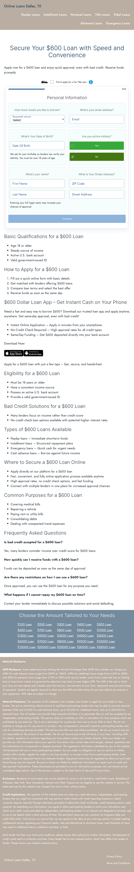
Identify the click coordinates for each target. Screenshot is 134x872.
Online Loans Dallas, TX (22, 6)
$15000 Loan (26, 647)
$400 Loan (84, 624)
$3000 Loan (65, 635)
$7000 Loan (45, 641)
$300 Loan (64, 624)
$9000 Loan (85, 641)
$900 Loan (84, 630)
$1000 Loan (105, 630)
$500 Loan (104, 624)
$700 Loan (44, 630)
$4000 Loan (85, 635)
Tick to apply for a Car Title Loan (71, 82)
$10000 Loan (106, 641)
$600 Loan (24, 630)
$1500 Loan (25, 635)
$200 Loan (44, 624)
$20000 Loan (46, 647)
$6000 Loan (25, 641)
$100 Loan (24, 624)
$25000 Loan (66, 647)
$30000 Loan (86, 647)
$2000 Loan (45, 635)
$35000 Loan (106, 647)
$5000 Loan (105, 635)
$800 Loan (64, 630)
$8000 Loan (65, 641)
